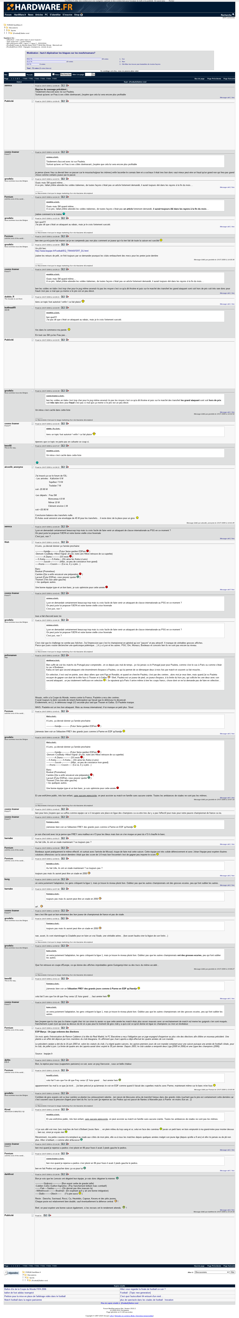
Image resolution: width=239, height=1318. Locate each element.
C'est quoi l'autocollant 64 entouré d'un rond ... (141, 1296)
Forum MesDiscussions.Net (113, 1308)
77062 (36, 79)
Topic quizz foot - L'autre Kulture (19, 41)
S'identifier (55, 14)
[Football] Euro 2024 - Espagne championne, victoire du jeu (29, 47)
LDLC (112, 1316)
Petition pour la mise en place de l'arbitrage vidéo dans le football (35, 1296)
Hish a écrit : (51, 716)
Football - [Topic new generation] (135, 1292)
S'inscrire (67, 14)
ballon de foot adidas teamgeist (19, 1292)
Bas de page (200, 79)
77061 (30, 79)
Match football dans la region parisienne (23, 1300)
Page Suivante (229, 79)
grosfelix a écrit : (53, 202)
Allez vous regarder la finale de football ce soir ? (143, 1289)
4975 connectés (229, 18)
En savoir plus (159, 1)
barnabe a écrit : (52, 863)
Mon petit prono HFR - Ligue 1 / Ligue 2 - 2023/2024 (26, 43)
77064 (48, 79)
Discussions (13, 28)
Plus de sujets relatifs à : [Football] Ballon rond (119, 1303)
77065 (54, 79)
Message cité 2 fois (227, 187)
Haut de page (199, 1266)
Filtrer (57, 75)
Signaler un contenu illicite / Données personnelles (134, 1316)
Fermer (171, 1)
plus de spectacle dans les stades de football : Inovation (146, 1300)
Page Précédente (214, 79)
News (30, 14)
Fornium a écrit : (52, 822)
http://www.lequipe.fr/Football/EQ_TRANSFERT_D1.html (61, 251)
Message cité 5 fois (227, 589)
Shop (77, 14)
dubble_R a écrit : (53, 428)
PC (46, 14)
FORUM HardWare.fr (14, 25)
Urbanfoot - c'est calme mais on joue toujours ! (24, 40)
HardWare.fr (20, 14)
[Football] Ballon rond (21, 33)
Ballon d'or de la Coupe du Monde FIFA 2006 (25, 1289)
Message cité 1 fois (227, 97)
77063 (42, 79)
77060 (25, 79)
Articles (39, 14)
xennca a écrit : (52, 157)
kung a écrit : (51, 951)
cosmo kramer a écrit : (55, 396)
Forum (8, 14)
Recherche (226, 15)
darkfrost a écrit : (53, 660)
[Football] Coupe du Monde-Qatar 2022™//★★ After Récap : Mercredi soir (34, 45)
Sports (13, 30)
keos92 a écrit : (52, 1075)
